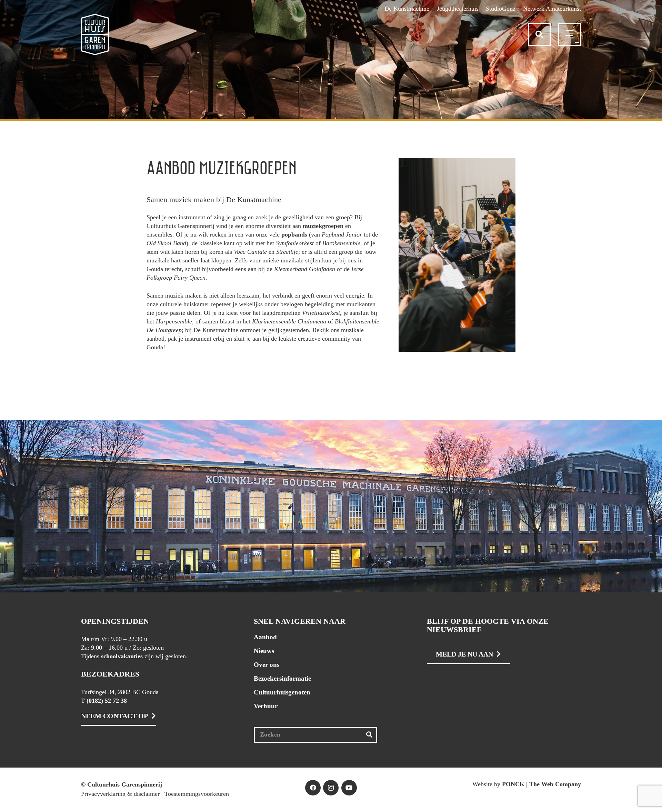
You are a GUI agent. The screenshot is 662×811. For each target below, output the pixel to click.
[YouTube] (349, 787)
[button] (539, 34)
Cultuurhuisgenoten (282, 692)
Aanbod (265, 637)
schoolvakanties (122, 656)
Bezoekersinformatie (282, 678)
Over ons (266, 664)
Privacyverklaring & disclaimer (120, 793)
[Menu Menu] (577, 42)
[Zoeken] (370, 735)
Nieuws (264, 650)
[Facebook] (313, 787)
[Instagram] (331, 787)
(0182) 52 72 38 (107, 700)
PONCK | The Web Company (541, 784)
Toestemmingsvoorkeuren (196, 793)
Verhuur (266, 706)
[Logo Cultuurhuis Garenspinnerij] (95, 34)
